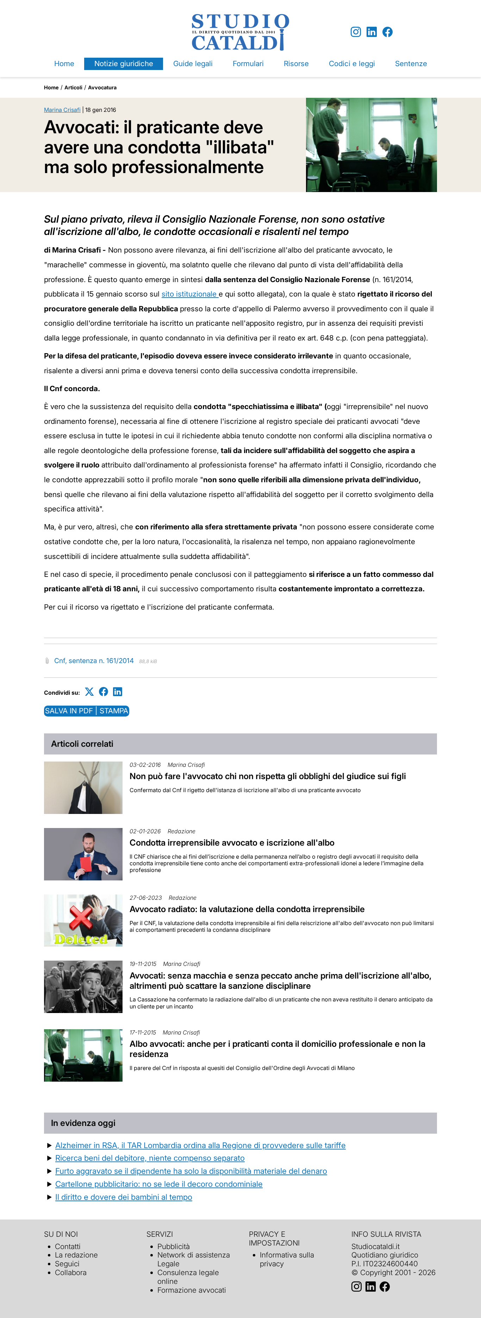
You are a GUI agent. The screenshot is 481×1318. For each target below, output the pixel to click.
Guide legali (193, 63)
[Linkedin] (372, 32)
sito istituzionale (190, 293)
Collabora (71, 1272)
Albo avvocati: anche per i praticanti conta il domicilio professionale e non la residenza (277, 1049)
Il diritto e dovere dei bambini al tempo (123, 1197)
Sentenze (411, 63)
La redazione (76, 1254)
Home (64, 63)
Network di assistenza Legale (193, 1259)
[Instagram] (356, 32)
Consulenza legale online (188, 1277)
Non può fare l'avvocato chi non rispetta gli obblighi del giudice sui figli (268, 776)
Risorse (296, 63)
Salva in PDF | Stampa (86, 710)
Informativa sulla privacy (287, 1259)
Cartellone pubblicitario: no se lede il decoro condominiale (159, 1184)
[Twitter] (89, 691)
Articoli (73, 87)
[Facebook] (387, 32)
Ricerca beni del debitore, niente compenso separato (150, 1158)
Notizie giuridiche (123, 63)
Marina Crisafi (62, 109)
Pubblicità (173, 1246)
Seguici (67, 1263)
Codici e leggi (352, 63)
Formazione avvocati (191, 1290)
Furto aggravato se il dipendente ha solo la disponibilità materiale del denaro (191, 1171)
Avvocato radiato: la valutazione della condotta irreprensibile (247, 909)
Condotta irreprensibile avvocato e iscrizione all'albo (232, 843)
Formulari (248, 63)
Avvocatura (102, 87)
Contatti (68, 1246)
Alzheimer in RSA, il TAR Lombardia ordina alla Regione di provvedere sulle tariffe (200, 1145)
